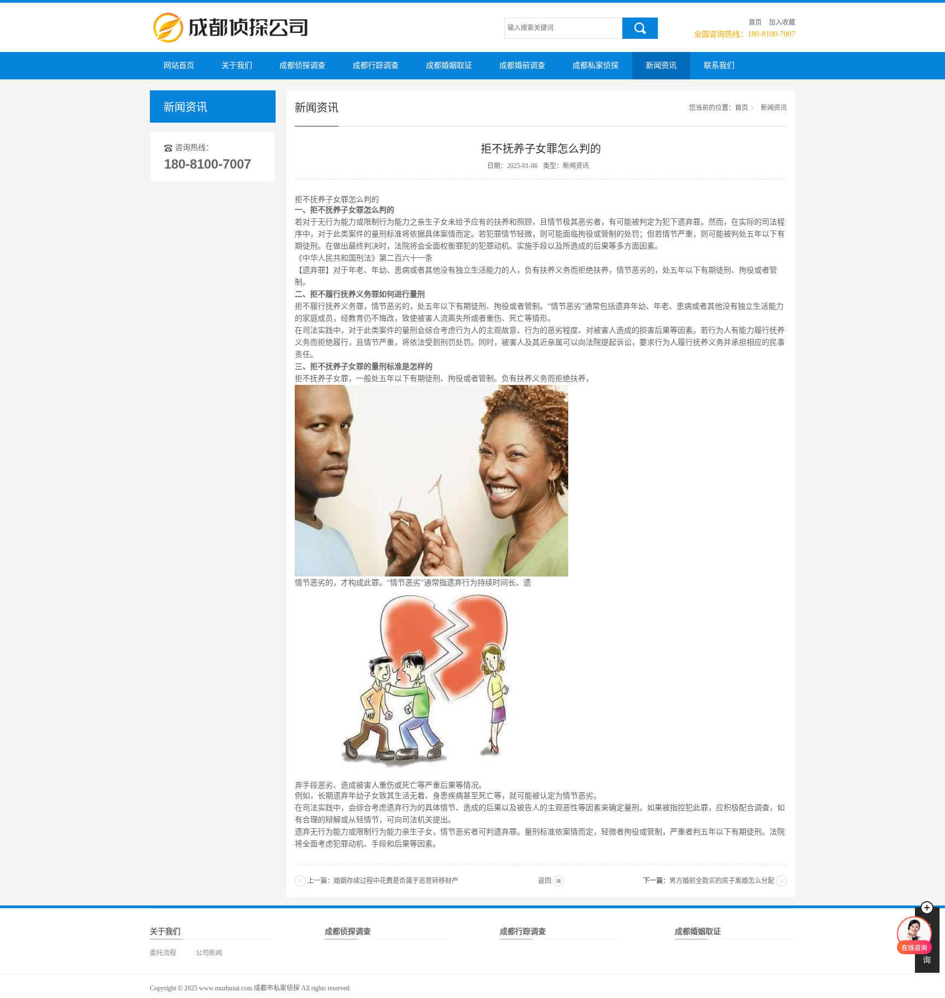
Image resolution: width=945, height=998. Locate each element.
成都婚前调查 (522, 65)
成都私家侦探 (596, 65)
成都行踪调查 (376, 65)
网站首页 (179, 65)
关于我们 (236, 65)
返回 (544, 881)
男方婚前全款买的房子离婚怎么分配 (721, 881)
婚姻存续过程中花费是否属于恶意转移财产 (396, 881)
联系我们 (719, 65)
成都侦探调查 (302, 65)
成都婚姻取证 (449, 65)
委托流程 (163, 953)
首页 (755, 22)
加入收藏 (782, 22)
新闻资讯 (661, 65)
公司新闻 (209, 953)
